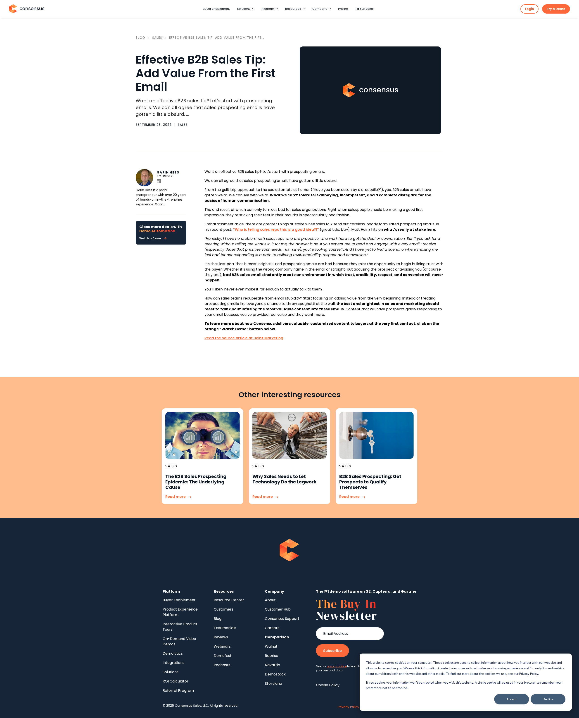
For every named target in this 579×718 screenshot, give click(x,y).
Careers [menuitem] (272, 627)
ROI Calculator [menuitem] (175, 681)
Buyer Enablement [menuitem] (179, 600)
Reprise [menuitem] (271, 655)
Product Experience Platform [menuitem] (180, 612)
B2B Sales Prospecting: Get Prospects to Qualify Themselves (370, 481)
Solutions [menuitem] (170, 672)
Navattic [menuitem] (272, 665)
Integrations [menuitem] (173, 662)
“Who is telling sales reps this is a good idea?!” (276, 229)
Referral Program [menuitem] (178, 690)
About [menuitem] (270, 600)
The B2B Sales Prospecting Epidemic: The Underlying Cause (195, 481)
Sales (157, 38)
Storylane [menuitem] (273, 683)
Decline (548, 699)
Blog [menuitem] (217, 618)
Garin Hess (168, 172)
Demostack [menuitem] (275, 674)
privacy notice (336, 666)
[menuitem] (277, 637)
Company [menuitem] (274, 591)
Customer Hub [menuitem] (278, 609)
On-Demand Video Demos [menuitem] (179, 641)
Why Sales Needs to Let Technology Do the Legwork (284, 479)
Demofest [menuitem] (223, 655)
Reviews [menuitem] (221, 637)
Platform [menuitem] (171, 591)
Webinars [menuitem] (222, 646)
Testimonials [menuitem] (225, 627)
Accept (511, 699)
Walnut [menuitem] (271, 646)
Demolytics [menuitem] (173, 653)
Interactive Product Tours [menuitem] (180, 626)
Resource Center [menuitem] (229, 600)
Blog (140, 38)
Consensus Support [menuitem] (282, 618)
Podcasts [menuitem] (222, 665)
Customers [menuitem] (223, 609)
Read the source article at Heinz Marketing (243, 338)
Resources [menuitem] (224, 591)
